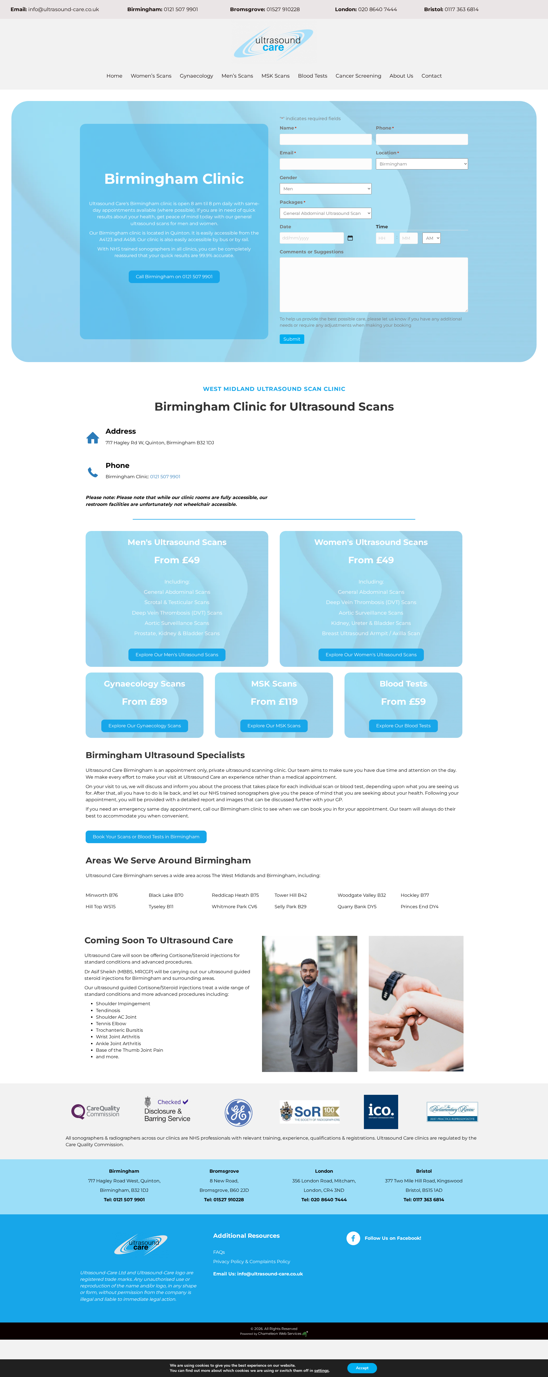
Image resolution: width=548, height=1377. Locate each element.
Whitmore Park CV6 (234, 906)
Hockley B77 (415, 895)
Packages (292, 202)
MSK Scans (275, 76)
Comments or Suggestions (312, 252)
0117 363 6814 (428, 1199)
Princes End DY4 (420, 906)
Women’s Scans (151, 76)
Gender (288, 177)
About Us (401, 76)
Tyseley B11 (161, 906)
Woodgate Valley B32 (362, 895)
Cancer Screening (358, 76)
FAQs (219, 1252)
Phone (385, 128)
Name (288, 128)
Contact (432, 76)
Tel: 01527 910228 (224, 1199)
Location (387, 153)
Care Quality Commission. (95, 1145)
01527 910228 (283, 9)
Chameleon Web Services (280, 1334)
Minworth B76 (102, 895)
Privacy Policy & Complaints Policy (252, 1261)
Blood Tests (312, 76)
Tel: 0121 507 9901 (124, 1199)
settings (321, 1370)
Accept (362, 1368)
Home (114, 76)
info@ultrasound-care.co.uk (63, 9)
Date (285, 226)
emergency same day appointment (160, 809)
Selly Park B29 (291, 906)
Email (288, 153)
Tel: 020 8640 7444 (324, 1199)
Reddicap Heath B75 (235, 895)
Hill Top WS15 (101, 906)
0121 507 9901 (181, 9)
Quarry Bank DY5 (357, 906)
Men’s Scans (237, 76)
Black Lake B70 (166, 895)
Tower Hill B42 (291, 895)
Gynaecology (196, 76)
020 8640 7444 (377, 9)
